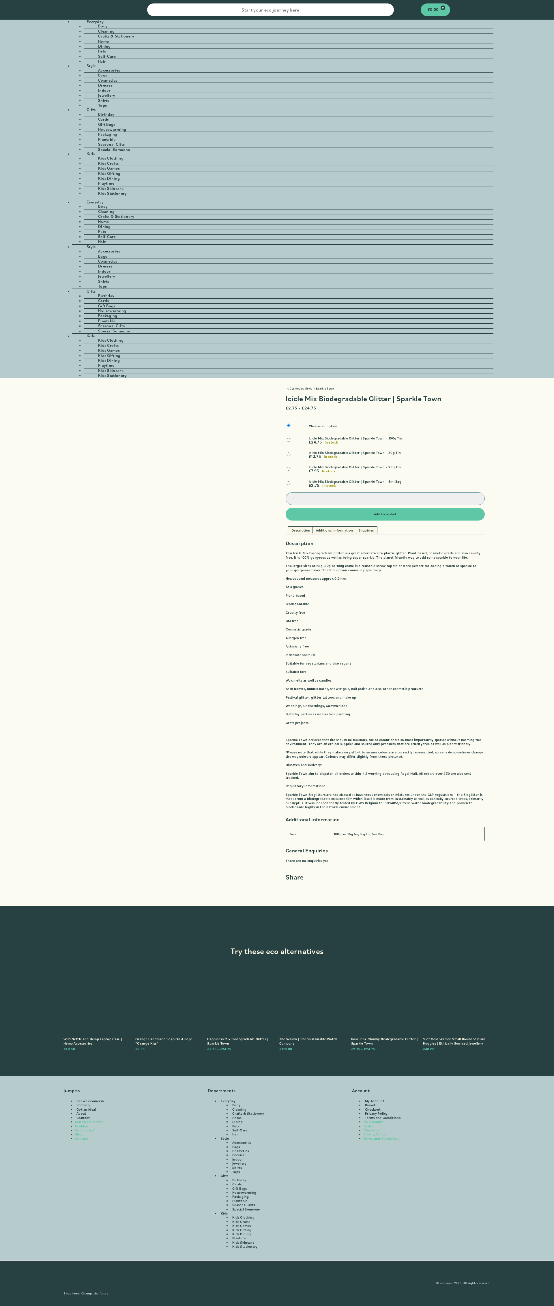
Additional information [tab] (334, 530)
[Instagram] (260, 1283)
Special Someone (114, 149)
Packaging (240, 1196)
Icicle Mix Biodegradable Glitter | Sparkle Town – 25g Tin (355, 467)
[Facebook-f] (271, 1283)
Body (236, 1105)
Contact (83, 1118)
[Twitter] (283, 1283)
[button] (277, 198)
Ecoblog (83, 1105)
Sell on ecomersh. (90, 1101)
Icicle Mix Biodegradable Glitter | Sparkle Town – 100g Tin (355, 438)
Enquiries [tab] (366, 530)
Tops (236, 1172)
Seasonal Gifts (243, 1205)
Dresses (238, 1155)
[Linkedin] (294, 1283)
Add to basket (385, 514)
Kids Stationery (112, 193)
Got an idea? (86, 1109)
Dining (237, 1122)
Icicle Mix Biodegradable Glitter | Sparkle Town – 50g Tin (355, 452)
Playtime (239, 1238)
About (81, 1113)
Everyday (228, 1101)
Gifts (225, 1176)
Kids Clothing (243, 1217)
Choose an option (323, 426)
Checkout (373, 1109)
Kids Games (241, 1225)
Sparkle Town (325, 388)
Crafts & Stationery (248, 1113)
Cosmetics (297, 388)
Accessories (241, 1142)
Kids (224, 1213)
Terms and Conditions (382, 1118)
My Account (374, 1101)
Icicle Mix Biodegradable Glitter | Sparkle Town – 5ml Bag (355, 481)
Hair (235, 1134)
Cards (237, 1184)
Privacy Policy (376, 1113)
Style (308, 388)
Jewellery (239, 1163)
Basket (370, 1105)
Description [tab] (300, 530)
